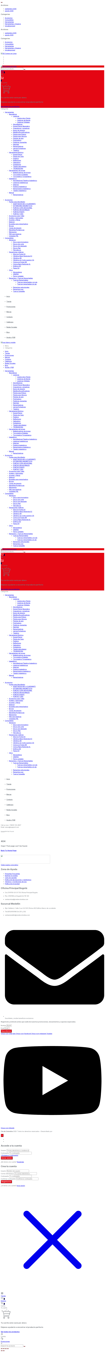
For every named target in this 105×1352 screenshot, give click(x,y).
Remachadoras (18, 146)
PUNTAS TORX (18, 214)
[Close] (1, 1343)
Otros (11, 270)
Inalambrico (13, 178)
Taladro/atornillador (19, 166)
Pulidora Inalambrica (20, 186)
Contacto (9, 317)
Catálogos (9, 322)
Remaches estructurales (21, 287)
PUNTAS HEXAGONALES (21, 210)
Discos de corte (18, 244)
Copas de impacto (15, 228)
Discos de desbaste (20, 246)
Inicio (8, 296)
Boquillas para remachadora (18, 224)
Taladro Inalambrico (19, 190)
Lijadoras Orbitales (23, 122)
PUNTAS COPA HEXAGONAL (22, 208)
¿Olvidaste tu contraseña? (9, 1155)
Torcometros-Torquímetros (22, 176)
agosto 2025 (9, 11)
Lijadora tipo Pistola (23, 118)
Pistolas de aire (18, 138)
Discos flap (17, 248)
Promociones (10, 307)
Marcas (8, 312)
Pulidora (16, 158)
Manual (11, 193)
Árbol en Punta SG (19, 254)
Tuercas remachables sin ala (27, 284)
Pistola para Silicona (20, 136)
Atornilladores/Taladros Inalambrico (25, 180)
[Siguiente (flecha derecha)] (4, 1350)
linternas (16, 185)
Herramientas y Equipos (13, 24)
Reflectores (17, 160)
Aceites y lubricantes (16, 218)
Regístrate (20, 1162)
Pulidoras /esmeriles (20, 142)
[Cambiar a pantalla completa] (4, 1348)
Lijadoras (16, 116)
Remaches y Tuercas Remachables (21, 278)
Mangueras (13, 232)
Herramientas (9, 22)
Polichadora (17, 140)
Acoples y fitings (14, 220)
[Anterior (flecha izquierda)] (1, 1350)
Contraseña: (5, 1153)
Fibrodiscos (17, 250)
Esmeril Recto (17, 154)
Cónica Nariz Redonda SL (21, 264)
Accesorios (9, 18)
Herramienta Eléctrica (16, 152)
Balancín (12, 222)
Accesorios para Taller (16, 216)
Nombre (4, 1025)
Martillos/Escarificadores (21, 132)
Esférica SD (17, 266)
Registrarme (6, 1182)
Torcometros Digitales (20, 174)
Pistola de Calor (18, 156)
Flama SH (16, 268)
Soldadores (17, 164)
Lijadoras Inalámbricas (20, 182)
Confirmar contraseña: (8, 1179)
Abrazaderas (17, 272)
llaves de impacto (19, 130)
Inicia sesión (21, 1186)
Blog (8, 332)
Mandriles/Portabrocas (16, 230)
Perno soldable (18, 276)
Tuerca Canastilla (19, 291)
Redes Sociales (11, 327)
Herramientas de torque (17, 170)
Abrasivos (12, 240)
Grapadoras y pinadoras (21, 128)
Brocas (11, 226)
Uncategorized (10, 26)
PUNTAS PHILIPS (18, 212)
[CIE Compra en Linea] (9, 53)
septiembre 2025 (10, 9)
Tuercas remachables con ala (27, 282)
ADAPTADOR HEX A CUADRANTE (24, 204)
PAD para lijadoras (15, 234)
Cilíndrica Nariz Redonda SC (22, 256)
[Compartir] (6, 1348)
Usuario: (3, 1150)
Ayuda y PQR (10, 337)
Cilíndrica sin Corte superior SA (23, 260)
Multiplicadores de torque (22, 172)
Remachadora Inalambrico (22, 189)
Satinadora (16, 162)
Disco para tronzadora (20, 242)
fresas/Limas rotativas (16, 252)
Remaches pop (18, 289)
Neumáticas (13, 114)
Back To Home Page (9, 851)
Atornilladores (17, 124)
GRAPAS (16, 274)
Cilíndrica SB (17, 258)
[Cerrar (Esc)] (8, 1348)
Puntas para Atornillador (17, 202)
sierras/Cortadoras (19, 148)
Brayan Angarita (58, 1131)
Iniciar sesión (7, 1158)
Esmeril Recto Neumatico (21, 126)
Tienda (8, 301)
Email (3, 1028)
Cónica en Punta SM (20, 262)
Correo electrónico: (7, 1173)
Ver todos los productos (10, 107)
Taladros (16, 150)
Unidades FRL (13, 236)
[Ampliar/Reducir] (1, 1348)
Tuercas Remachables (20, 280)
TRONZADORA (18, 168)
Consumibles (9, 20)
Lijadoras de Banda (23, 120)
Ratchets (16, 144)
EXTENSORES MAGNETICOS (22, 206)
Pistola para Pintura (19, 134)
